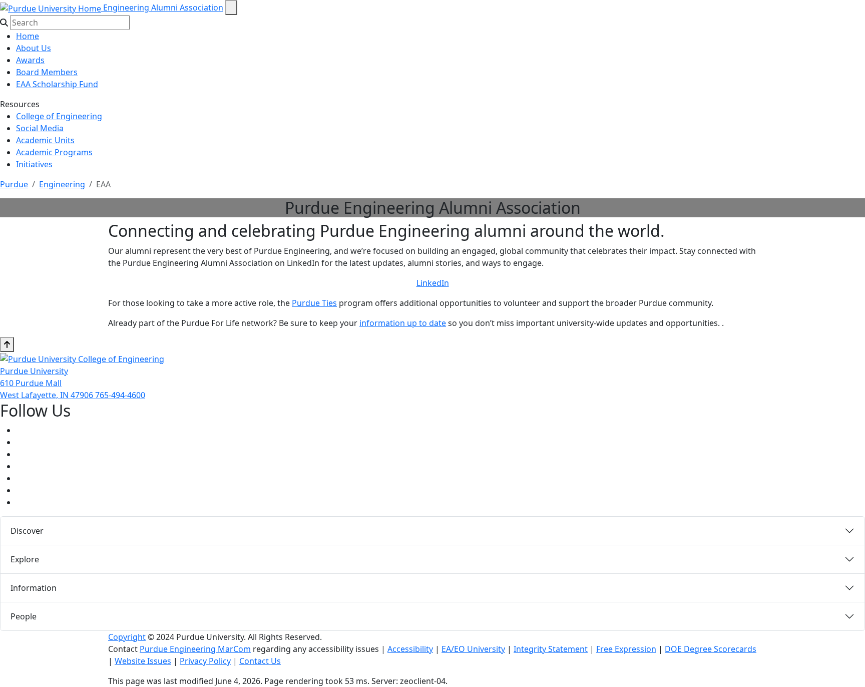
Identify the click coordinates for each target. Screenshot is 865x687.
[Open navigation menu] (231, 7)
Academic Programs (54, 152)
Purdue (14, 184)
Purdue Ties (314, 302)
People (24, 616)
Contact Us (260, 660)
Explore (25, 559)
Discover (27, 530)
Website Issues (143, 660)
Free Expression (626, 648)
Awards (30, 60)
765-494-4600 (120, 395)
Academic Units (45, 140)
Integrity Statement (551, 648)
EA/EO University (473, 648)
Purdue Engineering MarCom (195, 648)
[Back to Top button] (7, 344)
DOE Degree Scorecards (710, 648)
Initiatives (34, 164)
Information (34, 587)
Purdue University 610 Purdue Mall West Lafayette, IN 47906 (47, 383)
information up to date (402, 322)
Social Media (40, 128)
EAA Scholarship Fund (57, 84)
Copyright (127, 636)
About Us (33, 48)
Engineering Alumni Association (163, 7)
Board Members (47, 72)
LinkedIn (432, 282)
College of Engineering (59, 116)
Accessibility (410, 648)
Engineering (62, 184)
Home (27, 36)
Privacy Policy (205, 660)
